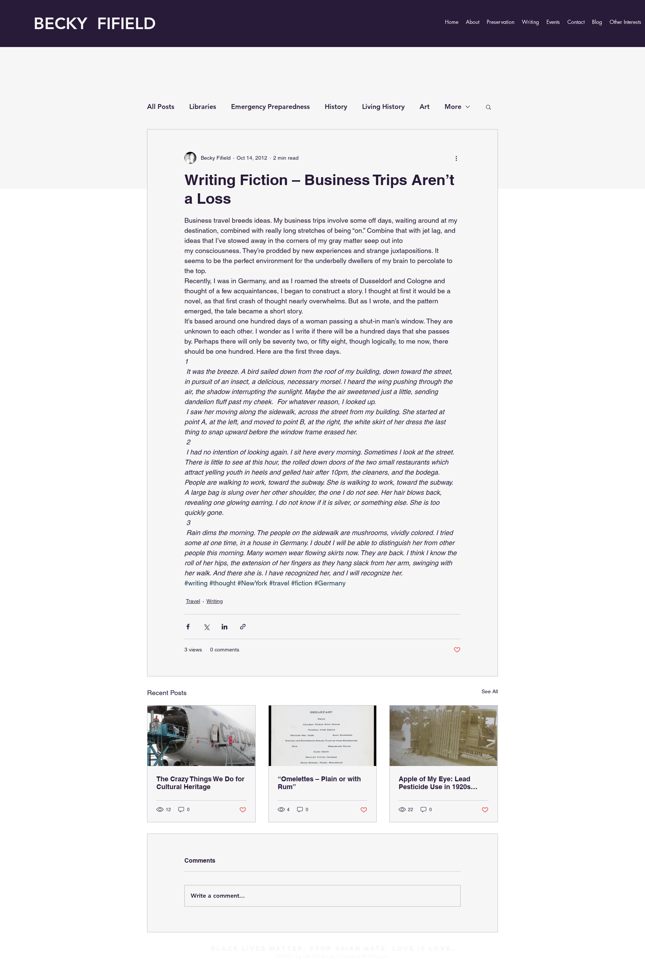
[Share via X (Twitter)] (206, 626)
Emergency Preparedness (270, 106)
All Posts (160, 106)
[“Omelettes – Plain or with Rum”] (323, 736)
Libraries (202, 106)
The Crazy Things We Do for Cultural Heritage (200, 783)
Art (425, 106)
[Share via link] (242, 626)
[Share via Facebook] (187, 626)
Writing (214, 601)
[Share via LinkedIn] (224, 626)
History (336, 106)
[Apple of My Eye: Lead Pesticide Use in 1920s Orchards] (444, 736)
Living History (383, 106)
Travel (193, 601)
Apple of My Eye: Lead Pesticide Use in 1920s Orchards (435, 783)
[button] (488, 107)
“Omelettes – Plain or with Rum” (319, 783)
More (453, 106)
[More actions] (456, 157)
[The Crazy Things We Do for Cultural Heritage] (201, 736)
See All (490, 691)
